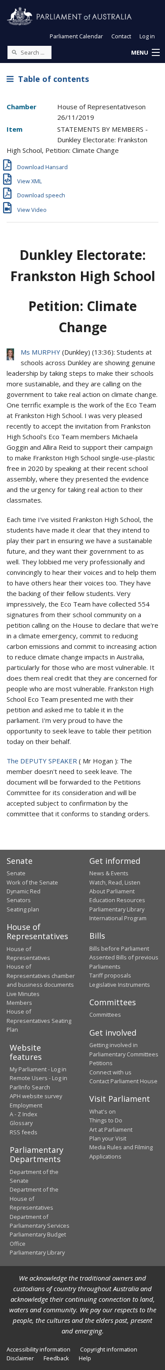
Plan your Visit (107, 1138)
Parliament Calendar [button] (76, 36)
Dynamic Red (23, 891)
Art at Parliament (110, 1129)
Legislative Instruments (119, 985)
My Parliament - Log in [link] (38, 1069)
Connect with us (110, 1072)
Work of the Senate (32, 882)
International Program (118, 918)
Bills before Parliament (119, 948)
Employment (26, 1105)
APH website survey (36, 1096)
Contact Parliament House (123, 1081)
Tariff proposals (110, 975)
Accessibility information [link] (38, 1349)
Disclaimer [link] (20, 1358)
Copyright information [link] (108, 1349)
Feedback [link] (56, 1358)
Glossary (21, 1123)
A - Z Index (23, 1114)
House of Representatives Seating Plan (39, 1020)
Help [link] (85, 1358)
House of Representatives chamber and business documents (41, 976)
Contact (121, 36)
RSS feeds (23, 1132)
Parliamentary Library (116, 909)
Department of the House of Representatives (34, 1198)
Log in (147, 36)
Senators (19, 900)
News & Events (108, 873)
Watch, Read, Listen (114, 882)
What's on (102, 1111)
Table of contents (51, 79)
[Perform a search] (14, 52)
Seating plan (23, 909)
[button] (145, 52)
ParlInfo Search (30, 1087)
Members (19, 1003)
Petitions (101, 1063)
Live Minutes (23, 994)
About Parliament (112, 891)
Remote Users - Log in (38, 1078)
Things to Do (105, 1120)
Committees (105, 1014)
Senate (16, 873)
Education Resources (117, 900)
